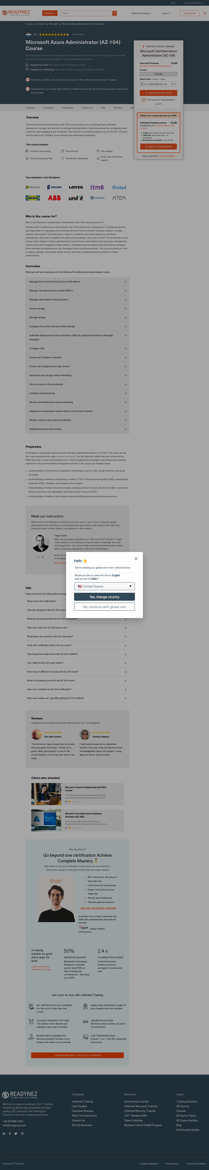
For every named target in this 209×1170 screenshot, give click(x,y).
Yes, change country (104, 596)
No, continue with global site (104, 606)
